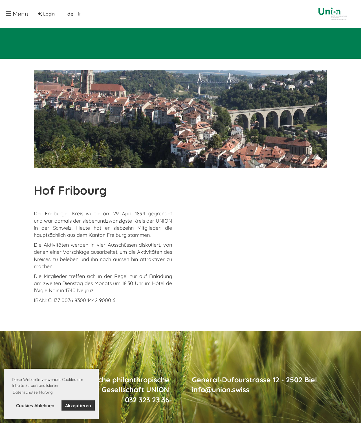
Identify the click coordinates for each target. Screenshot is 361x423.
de (70, 13)
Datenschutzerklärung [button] (33, 392)
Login (49, 14)
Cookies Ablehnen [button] (35, 405)
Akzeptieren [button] (78, 405)
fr (79, 13)
